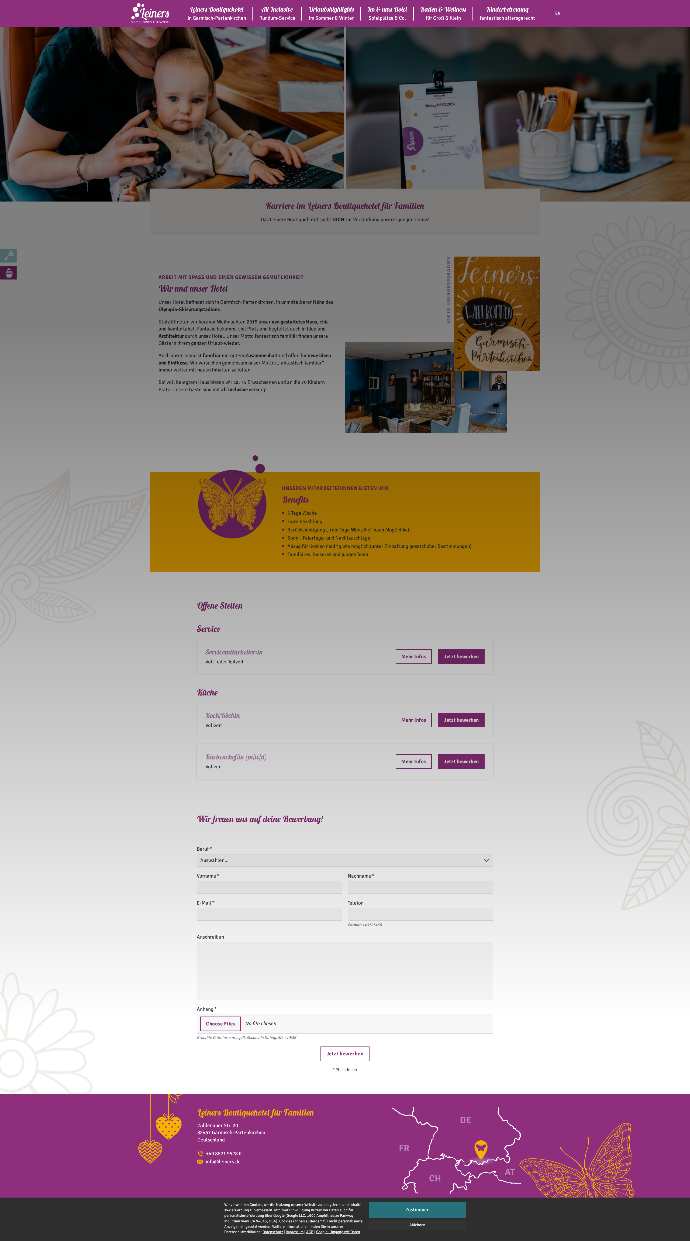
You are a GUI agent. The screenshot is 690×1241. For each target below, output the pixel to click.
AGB (309, 1231)
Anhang (205, 1009)
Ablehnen (417, 1224)
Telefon (356, 903)
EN (558, 13)
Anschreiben (210, 937)
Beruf (203, 849)
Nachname (359, 876)
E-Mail (204, 903)
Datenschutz (273, 1231)
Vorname (206, 876)
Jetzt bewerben (461, 656)
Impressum (294, 1231)
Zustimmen (417, 1209)
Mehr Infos (413, 656)
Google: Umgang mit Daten (338, 1231)
